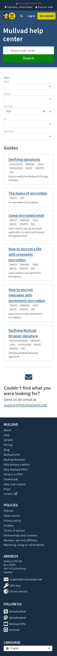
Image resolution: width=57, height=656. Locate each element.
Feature (8, 106)
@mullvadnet (17, 611)
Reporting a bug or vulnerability (24, 545)
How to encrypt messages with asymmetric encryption (27, 295)
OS (5, 119)
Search (28, 58)
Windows (30, 164)
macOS (29, 168)
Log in (31, 16)
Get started (47, 16)
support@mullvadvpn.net (25, 404)
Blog (6, 450)
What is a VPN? (13, 474)
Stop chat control (15, 484)
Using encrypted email (26, 215)
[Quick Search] (21, 15)
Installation (16, 168)
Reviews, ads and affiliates (20, 540)
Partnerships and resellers (20, 535)
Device (7, 94)
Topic (7, 81)
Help (7, 435)
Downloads (11, 479)
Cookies (9, 525)
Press (7, 489)
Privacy (13, 198)
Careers (8, 493)
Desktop (40, 168)
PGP (11, 172)
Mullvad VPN (12, 455)
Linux (40, 164)
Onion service (18, 591)
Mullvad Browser (18, 340)
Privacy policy (12, 520)
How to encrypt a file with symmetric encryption (25, 254)
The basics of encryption (28, 193)
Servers (8, 440)
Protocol (9, 131)
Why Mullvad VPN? (16, 469)
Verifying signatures (24, 159)
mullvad (14, 630)
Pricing (8, 445)
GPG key (15, 585)
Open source (12, 515)
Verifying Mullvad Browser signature (23, 333)
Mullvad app (16, 164)
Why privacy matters (17, 464)
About (7, 430)
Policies (9, 511)
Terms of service (14, 530)
